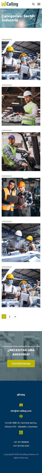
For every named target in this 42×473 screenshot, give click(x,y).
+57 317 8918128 (21, 442)
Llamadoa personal (11, 252)
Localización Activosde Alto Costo (17, 298)
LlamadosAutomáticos (12, 207)
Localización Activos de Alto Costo (17, 70)
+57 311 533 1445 (21, 445)
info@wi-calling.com (21, 411)
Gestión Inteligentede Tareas (16, 116)
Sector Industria (12, 75)
